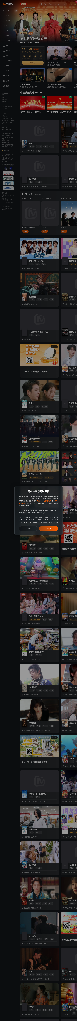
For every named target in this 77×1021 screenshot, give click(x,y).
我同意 (49, 528)
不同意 (28, 528)
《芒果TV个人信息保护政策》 (44, 501)
